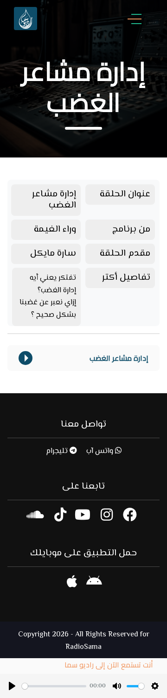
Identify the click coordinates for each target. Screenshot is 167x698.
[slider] (54, 686)
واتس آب (100, 451)
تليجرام (58, 451)
